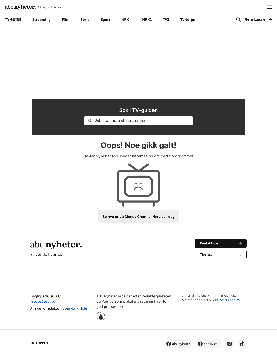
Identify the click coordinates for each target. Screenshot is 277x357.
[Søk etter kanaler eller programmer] (90, 120)
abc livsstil (211, 344)
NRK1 (126, 19)
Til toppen (39, 343)
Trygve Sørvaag (42, 301)
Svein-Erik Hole (75, 308)
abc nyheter (181, 344)
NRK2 (147, 19)
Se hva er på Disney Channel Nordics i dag (138, 216)
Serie (85, 19)
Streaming (41, 19)
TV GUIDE (13, 19)
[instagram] (229, 343)
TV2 (166, 19)
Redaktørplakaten (156, 296)
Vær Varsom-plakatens (120, 301)
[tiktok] (242, 343)
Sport (105, 19)
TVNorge (187, 19)
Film (65, 19)
